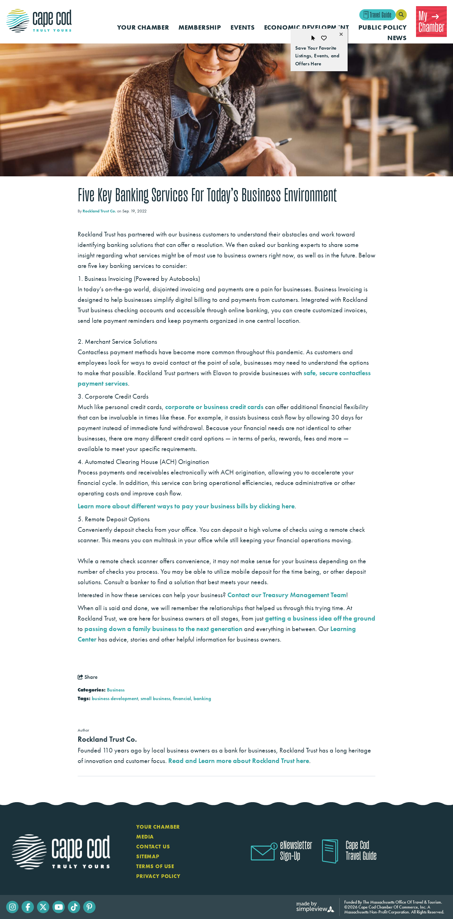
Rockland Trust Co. (99, 211)
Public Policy (382, 27)
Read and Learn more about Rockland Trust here (238, 760)
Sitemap (147, 856)
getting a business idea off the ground (320, 618)
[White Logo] (61, 851)
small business (155, 698)
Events (243, 27)
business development (115, 698)
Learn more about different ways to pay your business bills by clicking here (186, 506)
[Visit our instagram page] (12, 907)
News (397, 38)
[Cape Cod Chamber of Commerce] (38, 20)
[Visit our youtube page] (58, 907)
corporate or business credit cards (214, 406)
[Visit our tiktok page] (74, 907)
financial (182, 698)
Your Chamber (143, 27)
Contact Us (153, 846)
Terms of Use (155, 866)
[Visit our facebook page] (28, 907)
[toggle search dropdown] (401, 14)
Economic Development (306, 27)
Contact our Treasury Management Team (286, 594)
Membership (199, 27)
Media (145, 836)
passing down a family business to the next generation (163, 628)
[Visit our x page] (43, 907)
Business (115, 690)
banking (202, 698)
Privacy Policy (158, 876)
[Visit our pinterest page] (89, 907)
